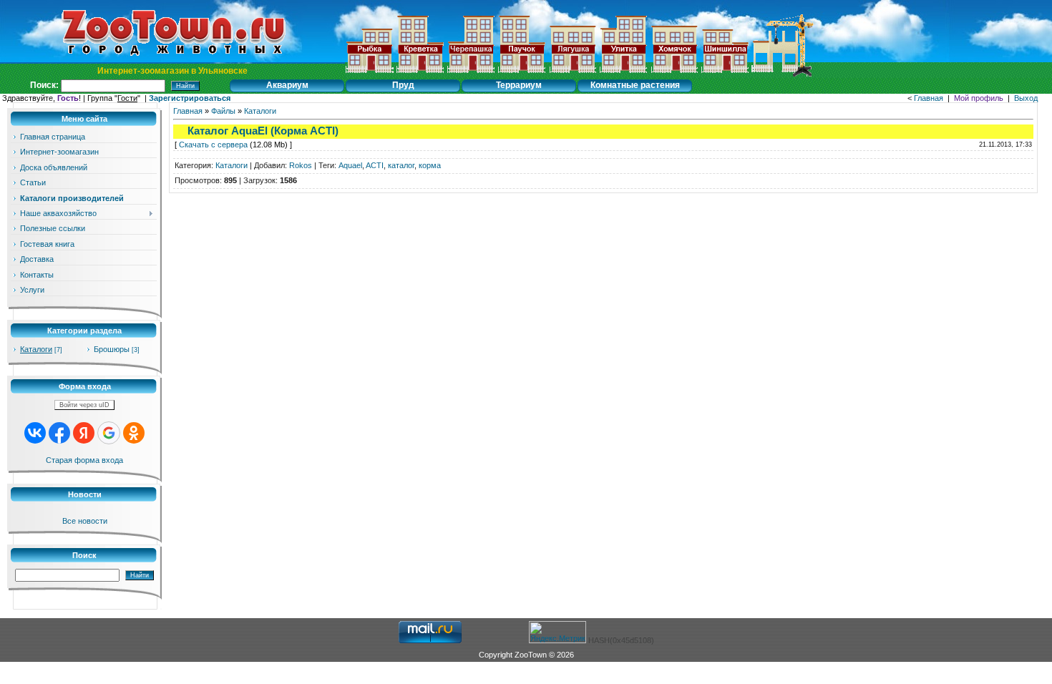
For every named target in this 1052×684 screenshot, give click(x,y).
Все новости (84, 521)
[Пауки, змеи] (521, 73)
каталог (401, 165)
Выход (1026, 98)
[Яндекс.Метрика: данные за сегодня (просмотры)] (557, 632)
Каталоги (36, 349)
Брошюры (112, 349)
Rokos (300, 165)
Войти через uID (84, 405)
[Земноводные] (471, 73)
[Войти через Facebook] (59, 433)
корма (430, 165)
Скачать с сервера (213, 144)
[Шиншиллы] (725, 73)
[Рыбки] (369, 73)
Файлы (223, 111)
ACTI (375, 165)
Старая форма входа (84, 460)
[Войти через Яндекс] (83, 433)
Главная (928, 98)
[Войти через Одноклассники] (134, 433)
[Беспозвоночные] (420, 73)
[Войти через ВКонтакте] (35, 433)
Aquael (350, 165)
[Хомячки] (674, 73)
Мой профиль (978, 98)
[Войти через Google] (108, 432)
